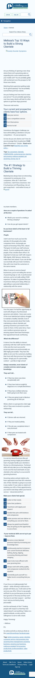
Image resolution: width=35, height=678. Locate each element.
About (5, 662)
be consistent (12, 152)
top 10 (18, 159)
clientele (21, 152)
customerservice (19, 154)
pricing (13, 159)
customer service (10, 639)
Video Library (27, 662)
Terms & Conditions (9, 664)
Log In (8, 14)
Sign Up (17, 667)
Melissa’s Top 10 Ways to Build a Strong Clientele (16, 43)
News (20, 662)
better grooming (13, 637)
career (21, 637)
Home (5, 28)
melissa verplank (18, 156)
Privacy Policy (22, 664)
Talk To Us (12, 662)
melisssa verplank (10, 646)
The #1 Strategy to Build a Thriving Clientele (14, 168)
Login (31, 664)
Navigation (7, 21)
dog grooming (20, 639)
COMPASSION (8, 154)
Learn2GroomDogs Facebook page (17, 633)
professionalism (17, 648)
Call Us (16, 14)
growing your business (18, 644)
